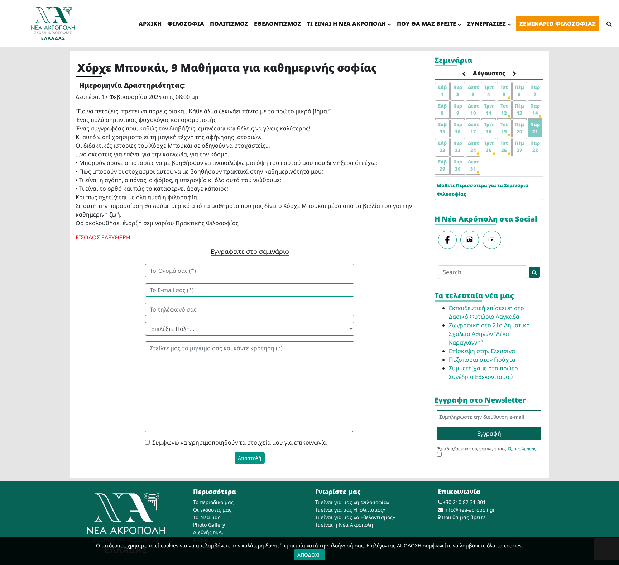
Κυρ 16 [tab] (457, 128)
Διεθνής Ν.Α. (208, 532)
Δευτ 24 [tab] (473, 146)
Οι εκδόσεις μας (212, 509)
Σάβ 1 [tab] (442, 91)
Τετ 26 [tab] (504, 146)
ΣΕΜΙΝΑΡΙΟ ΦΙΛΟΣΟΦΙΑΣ (557, 24)
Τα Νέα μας (206, 517)
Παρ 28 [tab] (535, 146)
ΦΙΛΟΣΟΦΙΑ (185, 24)
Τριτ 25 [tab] (489, 146)
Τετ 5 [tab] (504, 91)
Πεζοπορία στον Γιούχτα (482, 360)
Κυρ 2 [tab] (457, 91)
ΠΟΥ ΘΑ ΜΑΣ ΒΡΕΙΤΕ (426, 24)
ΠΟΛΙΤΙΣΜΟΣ (229, 24)
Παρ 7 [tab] (535, 91)
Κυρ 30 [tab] (457, 165)
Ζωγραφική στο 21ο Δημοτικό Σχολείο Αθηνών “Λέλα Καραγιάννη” (489, 333)
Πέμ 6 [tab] (519, 91)
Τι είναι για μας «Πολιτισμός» (350, 509)
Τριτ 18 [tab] (489, 128)
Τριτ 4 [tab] (489, 91)
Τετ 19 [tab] (504, 128)
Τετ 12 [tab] (504, 109)
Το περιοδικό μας (213, 502)
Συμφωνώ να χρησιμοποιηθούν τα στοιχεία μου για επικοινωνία (239, 442)
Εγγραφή (489, 433)
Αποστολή (249, 458)
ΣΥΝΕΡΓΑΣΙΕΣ (486, 24)
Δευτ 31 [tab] (473, 165)
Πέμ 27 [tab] (519, 146)
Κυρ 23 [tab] (457, 146)
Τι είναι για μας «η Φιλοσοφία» (352, 502)
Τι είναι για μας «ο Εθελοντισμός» (355, 517)
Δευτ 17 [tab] (473, 128)
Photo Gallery (209, 524)
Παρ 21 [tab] (535, 128)
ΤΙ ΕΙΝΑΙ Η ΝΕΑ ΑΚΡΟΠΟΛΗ (346, 24)
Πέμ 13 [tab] (519, 109)
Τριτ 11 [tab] (489, 109)
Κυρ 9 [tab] (457, 109)
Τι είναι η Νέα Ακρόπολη (344, 524)
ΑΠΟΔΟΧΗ (309, 554)
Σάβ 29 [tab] (442, 165)
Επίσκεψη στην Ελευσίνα (482, 351)
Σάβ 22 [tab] (442, 146)
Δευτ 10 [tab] (473, 109)
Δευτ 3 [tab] (473, 91)
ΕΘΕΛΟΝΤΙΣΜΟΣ (277, 24)
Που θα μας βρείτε (464, 517)
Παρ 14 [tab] (535, 109)
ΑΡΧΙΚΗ (150, 24)
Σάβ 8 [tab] (442, 109)
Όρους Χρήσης (522, 449)
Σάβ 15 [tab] (442, 128)
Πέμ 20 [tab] (519, 128)
